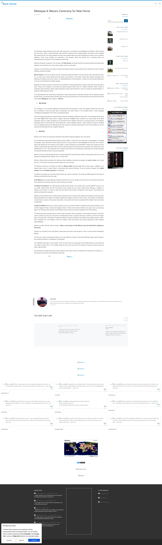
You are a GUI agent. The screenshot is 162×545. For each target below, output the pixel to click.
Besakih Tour (46, 508)
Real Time (117, 142)
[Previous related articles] (122, 319)
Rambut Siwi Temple (113, 119)
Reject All (21, 540)
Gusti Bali (38, 14)
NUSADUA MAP (119, 122)
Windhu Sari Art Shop (113, 116)
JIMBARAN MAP (115, 130)
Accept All (34, 540)
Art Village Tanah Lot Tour (54, 515)
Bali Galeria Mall (115, 133)
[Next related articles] (126, 319)
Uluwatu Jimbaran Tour (52, 493)
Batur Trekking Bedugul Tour (56, 522)
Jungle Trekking (124, 101)
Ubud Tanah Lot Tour (51, 500)
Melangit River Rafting (124, 88)
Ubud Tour (125, 60)
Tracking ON (121, 142)
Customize (9, 540)
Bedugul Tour (125, 46)
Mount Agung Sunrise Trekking (68, 325)
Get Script (112, 142)
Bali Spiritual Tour (124, 39)
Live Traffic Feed (117, 112)
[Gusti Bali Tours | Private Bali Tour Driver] (9, 3)
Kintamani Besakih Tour (122, 31)
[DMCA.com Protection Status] (81, 462)
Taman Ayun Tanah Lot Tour (121, 68)
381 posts (53, 304)
